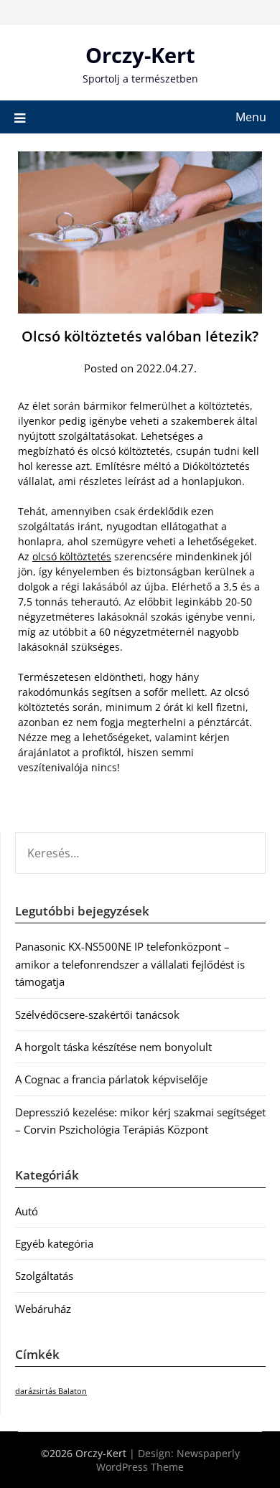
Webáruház (43, 1308)
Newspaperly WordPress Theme (168, 1460)
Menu (250, 117)
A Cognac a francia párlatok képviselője (111, 1079)
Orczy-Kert (140, 55)
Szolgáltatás (44, 1275)
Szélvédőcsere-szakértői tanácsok (97, 1014)
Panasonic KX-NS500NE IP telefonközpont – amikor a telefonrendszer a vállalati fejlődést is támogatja (130, 964)
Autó (26, 1211)
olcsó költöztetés (71, 556)
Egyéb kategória (54, 1243)
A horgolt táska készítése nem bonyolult (113, 1047)
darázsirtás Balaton (51, 1391)
